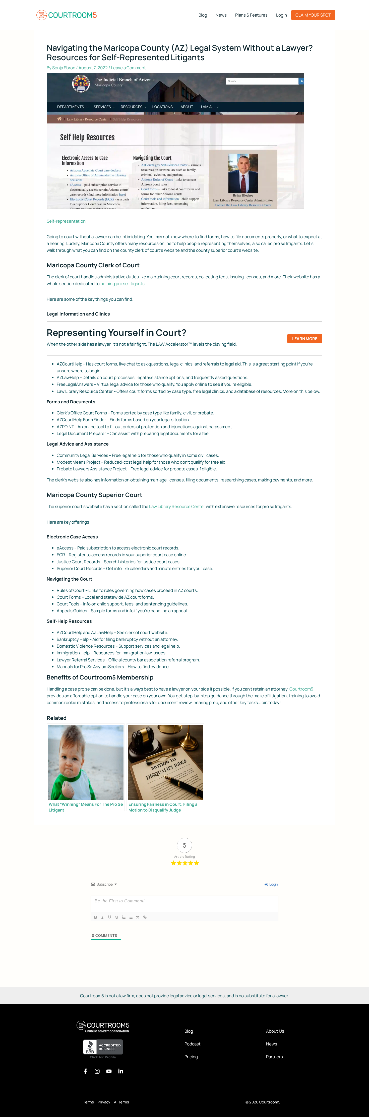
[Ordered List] (123, 917)
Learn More (304, 338)
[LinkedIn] (121, 1071)
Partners (274, 1057)
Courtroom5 (301, 689)
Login (273, 884)
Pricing (191, 1057)
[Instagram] (97, 1071)
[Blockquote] (137, 917)
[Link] (144, 917)
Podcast (192, 1044)
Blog (188, 1031)
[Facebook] (85, 1071)
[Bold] (95, 917)
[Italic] (102, 917)
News (271, 1044)
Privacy (104, 1102)
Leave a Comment (128, 68)
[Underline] (109, 917)
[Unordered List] (130, 917)
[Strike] (116, 917)
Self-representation (66, 221)
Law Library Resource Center (177, 506)
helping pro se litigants (122, 283)
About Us (275, 1031)
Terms (88, 1102)
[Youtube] (109, 1071)
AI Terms (121, 1102)
